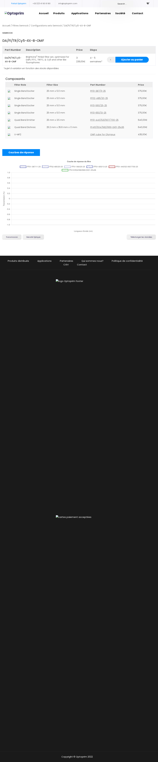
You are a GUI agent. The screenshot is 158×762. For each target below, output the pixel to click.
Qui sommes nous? (92, 260)
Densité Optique (33, 237)
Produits (58, 13)
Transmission (12, 237)
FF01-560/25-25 (98, 105)
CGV (66, 264)
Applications (79, 13)
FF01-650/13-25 (98, 112)
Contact (137, 13)
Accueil (44, 13)
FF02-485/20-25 (99, 98)
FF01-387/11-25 (98, 91)
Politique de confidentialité (127, 260)
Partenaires (103, 13)
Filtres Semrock (20, 25)
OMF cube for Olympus (102, 134)
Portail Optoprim (18, 3)
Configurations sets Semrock (46, 25)
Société (120, 13)
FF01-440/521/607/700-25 (104, 120)
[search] (117, 4)
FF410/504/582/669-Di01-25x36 (107, 127)
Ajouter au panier (132, 59)
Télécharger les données (141, 237)
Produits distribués (18, 260)
